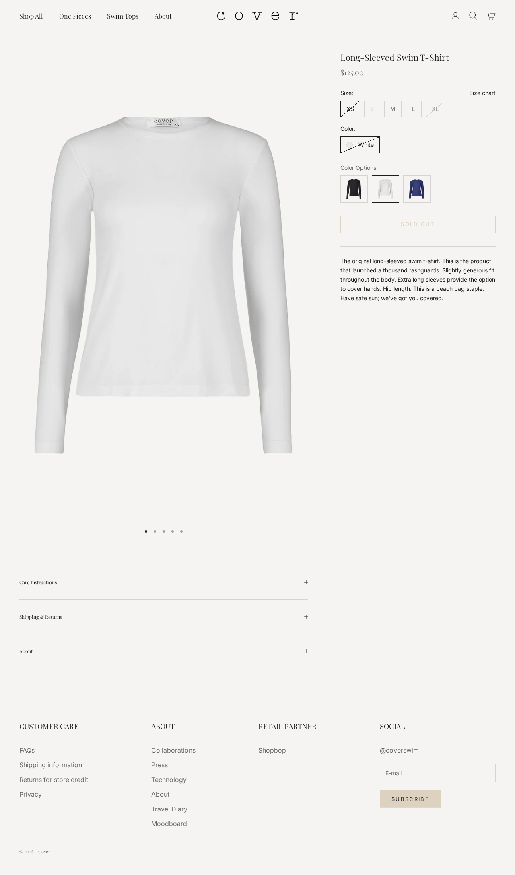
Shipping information (50, 765)
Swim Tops (122, 16)
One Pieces (75, 16)
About (163, 16)
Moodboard (169, 823)
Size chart (482, 92)
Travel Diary (169, 809)
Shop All (31, 16)
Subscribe (410, 799)
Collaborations (173, 750)
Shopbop (272, 750)
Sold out (418, 224)
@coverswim (399, 750)
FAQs (27, 750)
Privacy (30, 794)
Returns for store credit (53, 780)
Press (159, 765)
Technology (169, 780)
